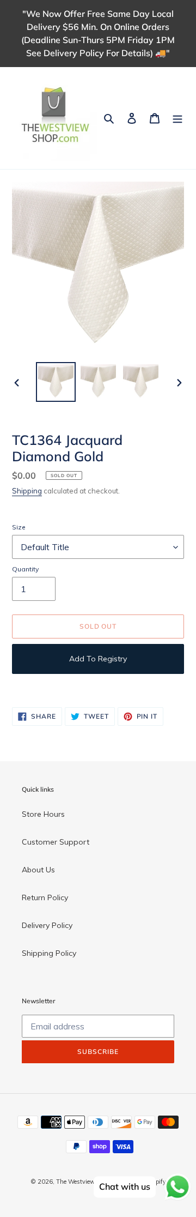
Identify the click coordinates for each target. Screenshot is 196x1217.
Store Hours (43, 814)
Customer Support (55, 842)
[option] (55, 382)
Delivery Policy (47, 925)
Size (19, 527)
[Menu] (177, 118)
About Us (38, 870)
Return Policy (45, 897)
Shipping (27, 490)
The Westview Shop (83, 1181)
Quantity (25, 569)
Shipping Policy (49, 953)
